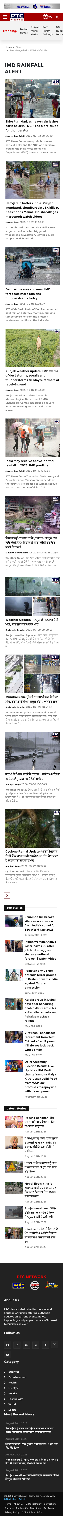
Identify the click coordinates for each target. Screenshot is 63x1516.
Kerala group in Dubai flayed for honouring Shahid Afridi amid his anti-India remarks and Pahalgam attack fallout (41, 1010)
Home (8, 47)
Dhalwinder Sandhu (14, 630)
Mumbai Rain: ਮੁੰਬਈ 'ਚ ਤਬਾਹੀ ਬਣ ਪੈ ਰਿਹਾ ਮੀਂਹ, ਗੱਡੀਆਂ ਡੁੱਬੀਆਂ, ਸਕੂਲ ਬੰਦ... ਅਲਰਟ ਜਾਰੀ (32, 699)
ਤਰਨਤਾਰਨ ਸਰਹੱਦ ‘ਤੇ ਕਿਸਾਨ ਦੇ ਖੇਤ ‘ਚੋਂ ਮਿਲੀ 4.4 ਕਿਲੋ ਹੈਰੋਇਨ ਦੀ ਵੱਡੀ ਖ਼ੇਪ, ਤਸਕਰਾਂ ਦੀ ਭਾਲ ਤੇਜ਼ (41, 1235)
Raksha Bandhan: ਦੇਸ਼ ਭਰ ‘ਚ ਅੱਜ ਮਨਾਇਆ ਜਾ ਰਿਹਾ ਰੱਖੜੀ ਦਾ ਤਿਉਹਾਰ (40, 1122)
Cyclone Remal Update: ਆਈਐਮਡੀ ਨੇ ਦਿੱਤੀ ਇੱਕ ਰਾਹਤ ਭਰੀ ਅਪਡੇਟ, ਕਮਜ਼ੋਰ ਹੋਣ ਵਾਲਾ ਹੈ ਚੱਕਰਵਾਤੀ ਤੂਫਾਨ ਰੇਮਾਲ (31, 856)
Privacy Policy (12, 1512)
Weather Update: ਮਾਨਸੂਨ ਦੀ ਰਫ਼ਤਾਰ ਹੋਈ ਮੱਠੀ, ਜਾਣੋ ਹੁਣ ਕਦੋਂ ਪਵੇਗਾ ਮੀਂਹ (31, 622)
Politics (13, 1393)
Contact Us (22, 1508)
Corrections (50, 1503)
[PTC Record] (35, 1285)
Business (13, 1371)
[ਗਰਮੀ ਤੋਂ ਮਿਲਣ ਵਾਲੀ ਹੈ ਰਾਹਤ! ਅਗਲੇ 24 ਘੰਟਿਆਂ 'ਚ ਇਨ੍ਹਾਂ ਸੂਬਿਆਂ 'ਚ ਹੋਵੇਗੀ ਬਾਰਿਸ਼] (32, 751)
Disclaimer (35, 1508)
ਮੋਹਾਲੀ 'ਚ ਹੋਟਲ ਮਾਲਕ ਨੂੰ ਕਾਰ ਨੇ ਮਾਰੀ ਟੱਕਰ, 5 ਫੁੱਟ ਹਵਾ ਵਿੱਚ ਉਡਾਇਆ (41, 1167)
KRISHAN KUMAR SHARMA (18, 552)
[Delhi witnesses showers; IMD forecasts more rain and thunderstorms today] (32, 266)
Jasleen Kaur (11, 222)
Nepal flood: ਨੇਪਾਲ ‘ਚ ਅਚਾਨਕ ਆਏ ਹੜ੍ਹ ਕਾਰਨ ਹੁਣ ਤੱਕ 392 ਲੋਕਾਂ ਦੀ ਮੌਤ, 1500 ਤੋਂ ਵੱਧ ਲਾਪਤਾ (40, 1190)
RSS (39, 1512)
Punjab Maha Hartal (35, 30)
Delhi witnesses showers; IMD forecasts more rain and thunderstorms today (27, 294)
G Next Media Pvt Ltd (15, 1499)
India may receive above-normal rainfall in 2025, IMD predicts (29, 463)
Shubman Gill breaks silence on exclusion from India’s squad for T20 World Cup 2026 (40, 923)
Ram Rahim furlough (48, 30)
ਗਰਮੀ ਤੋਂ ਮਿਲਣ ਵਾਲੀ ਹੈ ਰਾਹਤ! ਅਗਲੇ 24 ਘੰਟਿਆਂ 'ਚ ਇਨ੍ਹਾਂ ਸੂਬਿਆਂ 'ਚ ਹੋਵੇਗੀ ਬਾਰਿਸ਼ (32, 776)
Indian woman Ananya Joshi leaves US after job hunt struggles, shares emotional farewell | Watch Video (40, 950)
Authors (9, 1508)
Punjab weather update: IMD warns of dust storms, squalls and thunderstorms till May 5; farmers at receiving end (32, 377)
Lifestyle (13, 1388)
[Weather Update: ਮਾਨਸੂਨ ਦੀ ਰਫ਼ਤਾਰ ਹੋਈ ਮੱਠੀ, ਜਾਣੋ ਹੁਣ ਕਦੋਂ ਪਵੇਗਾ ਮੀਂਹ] (32, 596)
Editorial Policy (33, 1503)
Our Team (48, 1508)
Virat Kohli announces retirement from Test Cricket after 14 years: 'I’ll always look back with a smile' (40, 1041)
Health (12, 1382)
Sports (12, 1409)
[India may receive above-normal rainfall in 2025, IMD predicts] (32, 437)
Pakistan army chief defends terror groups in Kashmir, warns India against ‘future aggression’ (41, 979)
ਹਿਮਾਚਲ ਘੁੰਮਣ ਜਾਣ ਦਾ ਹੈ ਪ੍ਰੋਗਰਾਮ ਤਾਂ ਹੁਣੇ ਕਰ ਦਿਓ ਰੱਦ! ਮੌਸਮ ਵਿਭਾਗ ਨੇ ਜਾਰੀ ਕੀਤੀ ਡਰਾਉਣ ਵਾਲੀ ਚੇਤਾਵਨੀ (31, 542)
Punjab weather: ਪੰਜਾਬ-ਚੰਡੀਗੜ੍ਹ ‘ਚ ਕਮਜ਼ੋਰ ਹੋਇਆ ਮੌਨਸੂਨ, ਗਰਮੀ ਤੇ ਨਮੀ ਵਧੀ (40, 1212)
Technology (15, 1399)
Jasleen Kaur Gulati (14, 136)
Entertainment (17, 1377)
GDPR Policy (28, 1512)
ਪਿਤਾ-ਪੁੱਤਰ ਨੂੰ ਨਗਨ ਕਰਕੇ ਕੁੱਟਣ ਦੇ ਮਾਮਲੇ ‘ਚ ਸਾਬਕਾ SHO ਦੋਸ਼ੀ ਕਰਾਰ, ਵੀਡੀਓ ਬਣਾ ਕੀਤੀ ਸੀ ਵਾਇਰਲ (41, 1145)
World (12, 1404)
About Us (18, 1503)
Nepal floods (24, 30)
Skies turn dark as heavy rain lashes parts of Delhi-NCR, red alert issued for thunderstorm (31, 126)
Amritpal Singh (12, 784)
